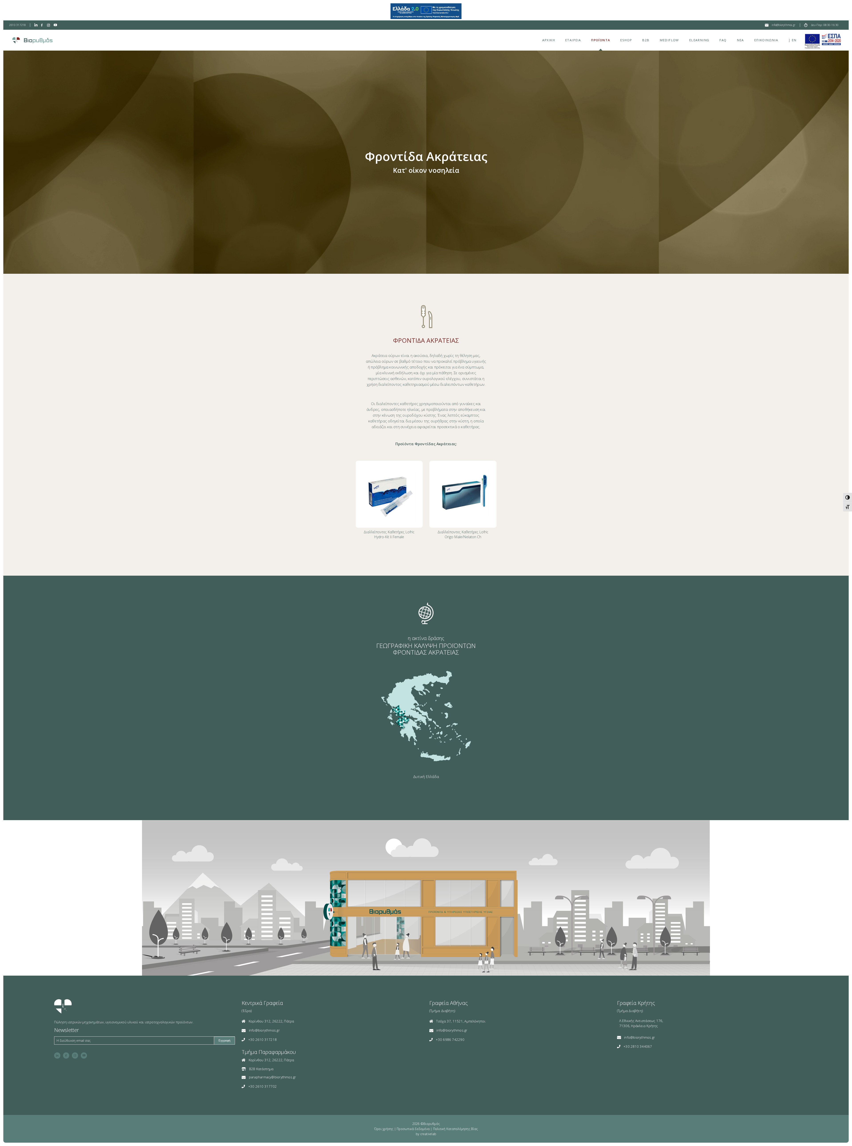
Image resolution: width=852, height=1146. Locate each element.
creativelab (428, 1134)
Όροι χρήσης (383, 1129)
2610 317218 (17, 25)
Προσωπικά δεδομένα (413, 1129)
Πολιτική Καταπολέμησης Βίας (455, 1129)
